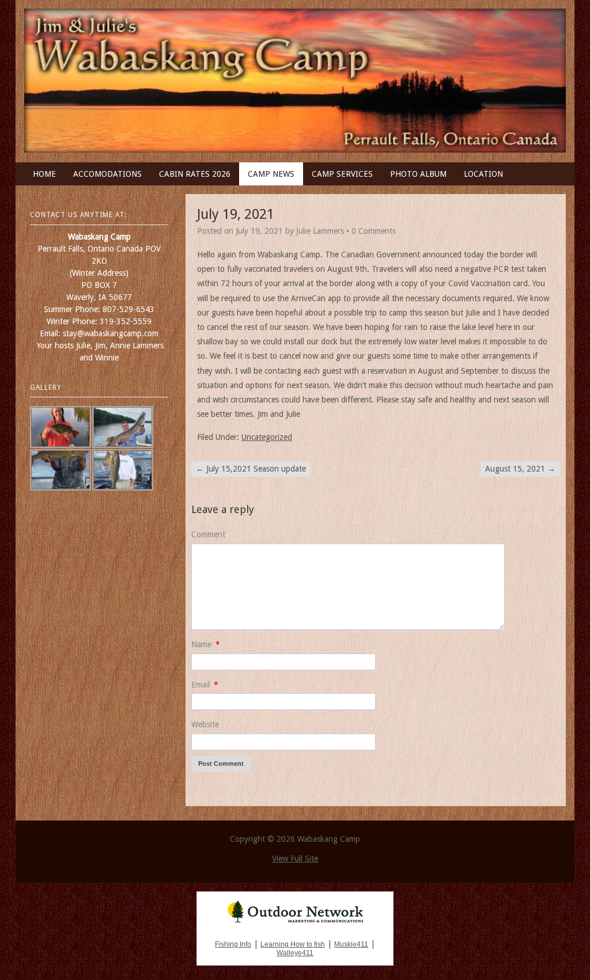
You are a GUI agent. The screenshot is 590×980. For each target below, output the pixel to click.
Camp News (271, 173)
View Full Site (295, 858)
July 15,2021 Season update (251, 468)
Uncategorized (266, 437)
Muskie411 (351, 944)
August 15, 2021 (520, 468)
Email (204, 684)
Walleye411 (295, 953)
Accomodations (107, 173)
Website (205, 724)
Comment (208, 534)
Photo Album (418, 173)
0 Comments (373, 230)
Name (205, 644)
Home (44, 173)
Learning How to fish (292, 944)
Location (483, 173)
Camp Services (342, 173)
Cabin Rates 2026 (194, 173)
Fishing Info (233, 944)
